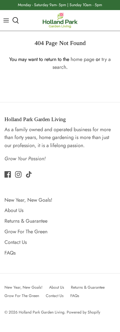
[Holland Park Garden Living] (60, 20)
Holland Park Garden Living (41, 312)
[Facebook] (7, 174)
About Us (13, 210)
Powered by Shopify (83, 312)
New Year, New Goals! (28, 200)
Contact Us (15, 242)
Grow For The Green (25, 231)
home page (82, 59)
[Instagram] (18, 174)
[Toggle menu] (6, 20)
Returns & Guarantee (25, 221)
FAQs (10, 252)
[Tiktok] (29, 174)
